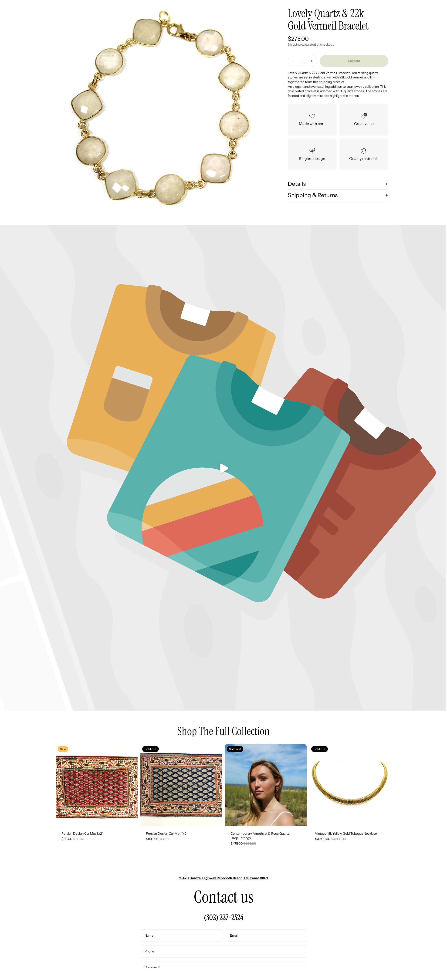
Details (297, 183)
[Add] (130, 818)
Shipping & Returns (313, 195)
